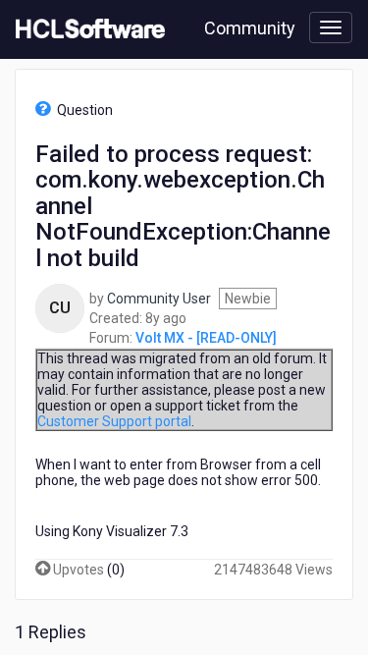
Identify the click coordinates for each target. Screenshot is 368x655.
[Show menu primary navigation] (330, 27)
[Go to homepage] (86, 29)
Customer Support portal (114, 421)
